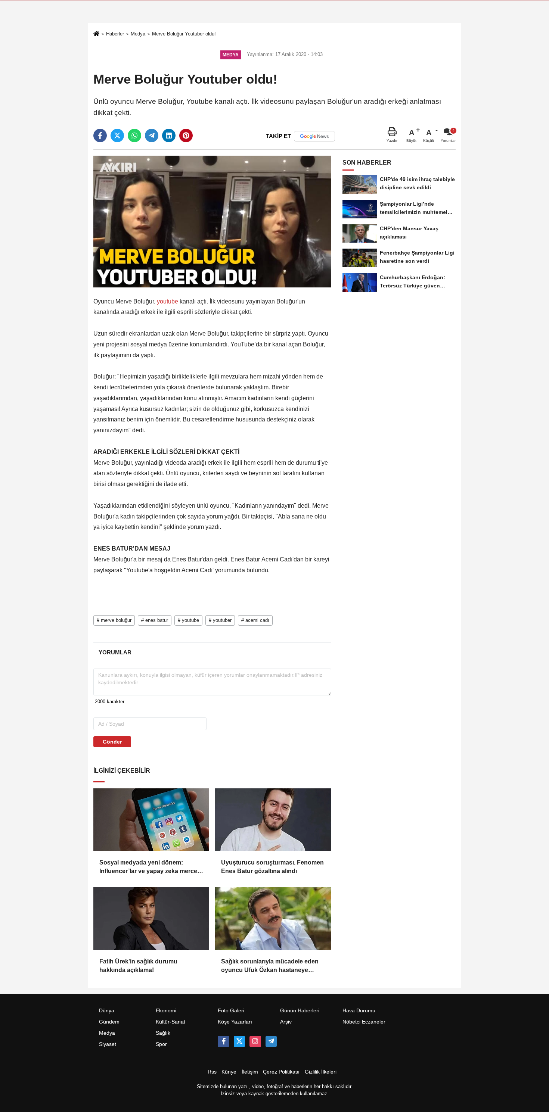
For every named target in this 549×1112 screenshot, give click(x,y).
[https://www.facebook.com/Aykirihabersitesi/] (223, 1041)
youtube (167, 301)
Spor (161, 1044)
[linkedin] (169, 135)
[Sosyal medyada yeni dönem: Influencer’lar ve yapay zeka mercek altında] (151, 819)
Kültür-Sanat (170, 1022)
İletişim (250, 1072)
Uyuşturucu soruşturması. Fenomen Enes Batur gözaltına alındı (272, 866)
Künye (228, 1072)
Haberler (115, 34)
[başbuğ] (271, 1041)
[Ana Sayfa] (96, 34)
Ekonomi (166, 1010)
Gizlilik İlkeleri (320, 1072)
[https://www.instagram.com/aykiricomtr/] (255, 1041)
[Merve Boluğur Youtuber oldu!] (212, 221)
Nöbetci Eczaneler (363, 1022)
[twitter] (117, 135)
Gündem (109, 1022)
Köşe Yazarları (235, 1022)
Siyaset (107, 1044)
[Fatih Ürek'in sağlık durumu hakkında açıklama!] (151, 918)
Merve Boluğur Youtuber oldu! (184, 34)
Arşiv (286, 1022)
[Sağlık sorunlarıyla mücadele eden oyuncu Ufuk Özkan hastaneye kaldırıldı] (273, 918)
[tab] (114, 652)
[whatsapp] (134, 135)
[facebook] (100, 135)
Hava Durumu (358, 1010)
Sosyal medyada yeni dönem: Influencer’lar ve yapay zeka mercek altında (150, 867)
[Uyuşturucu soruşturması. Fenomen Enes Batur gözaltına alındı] (273, 819)
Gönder (112, 742)
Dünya (106, 1010)
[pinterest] (186, 135)
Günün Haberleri (299, 1010)
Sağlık (163, 1033)
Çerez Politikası (281, 1072)
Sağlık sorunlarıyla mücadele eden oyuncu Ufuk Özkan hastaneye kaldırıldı (270, 966)
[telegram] (151, 135)
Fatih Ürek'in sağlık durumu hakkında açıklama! (138, 965)
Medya (138, 34)
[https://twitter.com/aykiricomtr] (239, 1041)
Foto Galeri (231, 1010)
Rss (212, 1072)
